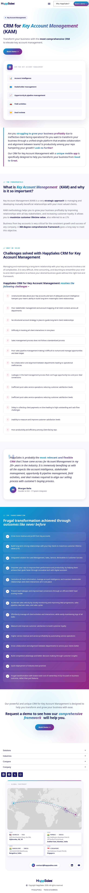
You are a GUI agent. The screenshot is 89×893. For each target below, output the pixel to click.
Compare (7, 761)
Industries (7, 756)
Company (7, 767)
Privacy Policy (36, 890)
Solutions (7, 750)
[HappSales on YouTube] (79, 865)
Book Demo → (13, 51)
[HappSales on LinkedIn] (72, 865)
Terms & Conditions (51, 890)
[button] (49, 4)
